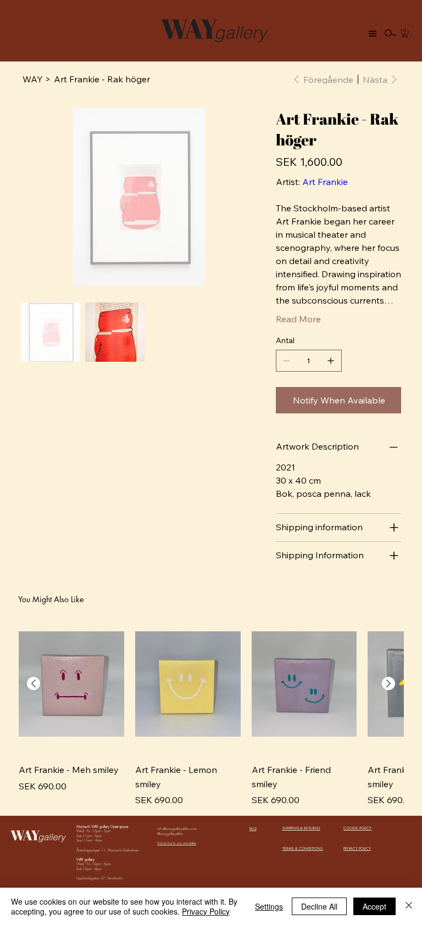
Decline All (319, 906)
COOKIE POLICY (357, 828)
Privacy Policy (206, 911)
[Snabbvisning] (71, 684)
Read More (298, 318)
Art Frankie (325, 181)
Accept (374, 906)
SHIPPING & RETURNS (301, 828)
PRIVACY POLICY (357, 848)
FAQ (253, 828)
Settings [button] (269, 906)
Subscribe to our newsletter (176, 842)
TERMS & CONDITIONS (302, 848)
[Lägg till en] (331, 361)
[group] (211, 710)
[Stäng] (408, 906)
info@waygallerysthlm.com (177, 828)
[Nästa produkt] (388, 683)
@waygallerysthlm (170, 833)
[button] (405, 33)
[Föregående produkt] (33, 683)
